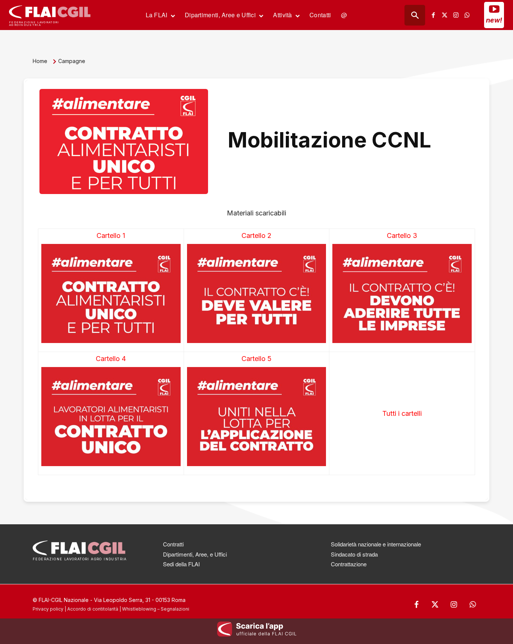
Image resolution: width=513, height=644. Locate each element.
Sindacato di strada (354, 554)
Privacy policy (48, 609)
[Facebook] (433, 15)
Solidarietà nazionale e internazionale (376, 544)
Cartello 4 (111, 359)
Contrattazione (349, 564)
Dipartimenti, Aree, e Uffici (195, 554)
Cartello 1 (111, 235)
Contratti (173, 544)
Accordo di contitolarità (92, 609)
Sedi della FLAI (181, 564)
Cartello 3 (402, 235)
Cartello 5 (256, 359)
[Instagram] (455, 15)
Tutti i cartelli (402, 413)
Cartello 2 (256, 235)
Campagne (71, 61)
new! (494, 20)
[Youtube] (494, 9)
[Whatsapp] (467, 15)
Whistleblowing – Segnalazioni (155, 609)
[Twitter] (444, 15)
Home (40, 61)
